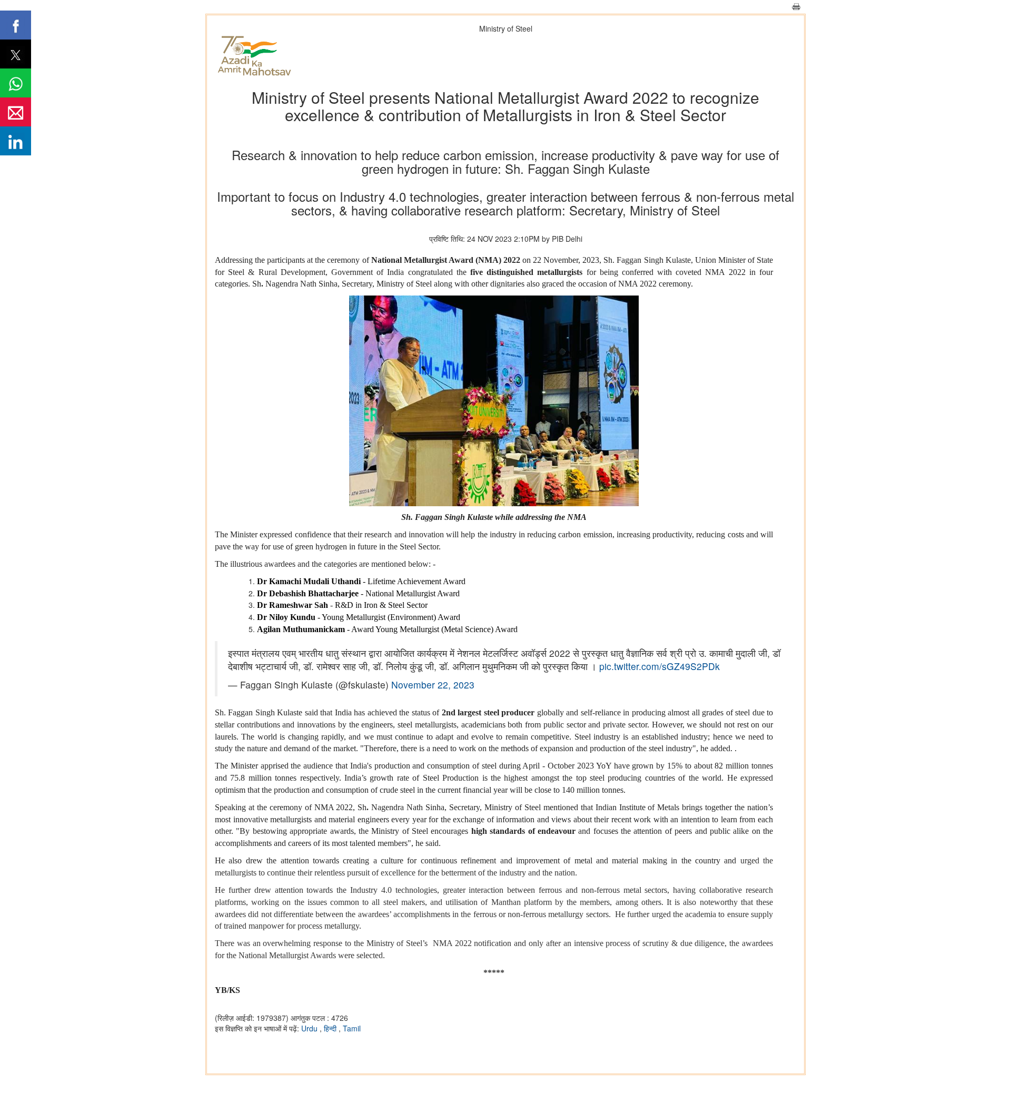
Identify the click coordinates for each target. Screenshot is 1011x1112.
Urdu (310, 1028)
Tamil (352, 1028)
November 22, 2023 (432, 684)
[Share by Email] (15, 111)
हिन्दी (331, 1028)
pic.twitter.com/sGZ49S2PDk (659, 666)
